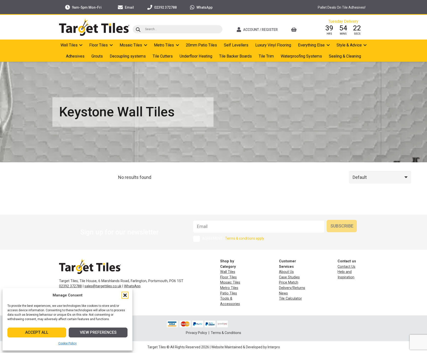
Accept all (36, 332)
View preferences (98, 332)
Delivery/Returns (292, 288)
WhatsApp (132, 286)
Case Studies (289, 277)
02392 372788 (70, 286)
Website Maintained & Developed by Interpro (245, 347)
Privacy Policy (197, 333)
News (283, 293)
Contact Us (346, 267)
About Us (286, 272)
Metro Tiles (229, 288)
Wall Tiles (227, 272)
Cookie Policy (67, 343)
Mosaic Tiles (230, 282)
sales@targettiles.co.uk (103, 286)
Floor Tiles (228, 277)
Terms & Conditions (226, 333)
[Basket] (300, 29)
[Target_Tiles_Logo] (94, 27)
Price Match (288, 282)
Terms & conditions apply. (245, 238)
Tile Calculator (290, 298)
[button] (125, 295)
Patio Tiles (228, 293)
